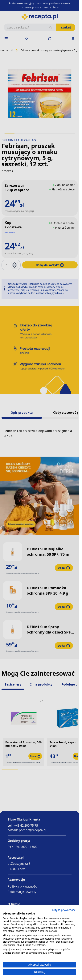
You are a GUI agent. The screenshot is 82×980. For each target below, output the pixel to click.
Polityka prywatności (63, 910)
